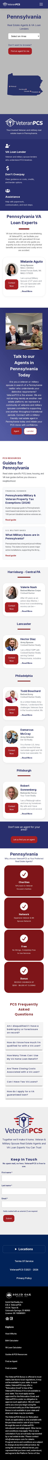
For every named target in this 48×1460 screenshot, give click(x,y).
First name (7, 1172)
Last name (7, 1185)
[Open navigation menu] (42, 4)
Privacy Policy (24, 1278)
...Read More (26, 291)
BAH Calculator (12, 1341)
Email (5, 1198)
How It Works (11, 1334)
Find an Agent (11, 1361)
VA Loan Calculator (13, 1347)
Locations (25, 1249)
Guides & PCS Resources (16, 1354)
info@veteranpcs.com (15, 1439)
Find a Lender (11, 1368)
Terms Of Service (24, 1261)
